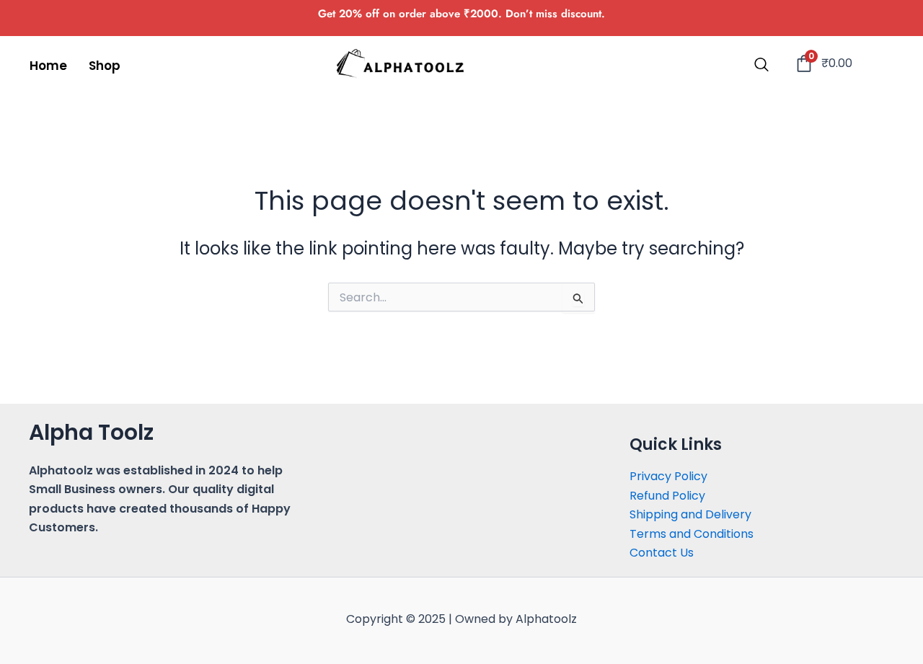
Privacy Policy (668, 476)
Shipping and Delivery (690, 514)
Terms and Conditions (692, 534)
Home (48, 65)
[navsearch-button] (761, 65)
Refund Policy (667, 495)
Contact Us (662, 552)
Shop (104, 65)
